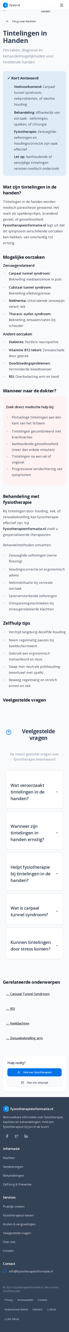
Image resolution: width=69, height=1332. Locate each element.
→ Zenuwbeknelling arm (24, 1038)
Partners (37, 1309)
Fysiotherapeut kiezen (18, 1215)
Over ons (9, 1242)
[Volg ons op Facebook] (7, 1136)
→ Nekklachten (17, 1023)
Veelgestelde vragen (17, 1233)
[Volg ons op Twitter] (17, 1136)
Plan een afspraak (37, 1082)
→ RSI (10, 1008)
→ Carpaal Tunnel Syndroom (28, 994)
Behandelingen (13, 1176)
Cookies (42, 1300)
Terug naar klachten (24, 21)
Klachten (9, 1158)
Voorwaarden (25, 1300)
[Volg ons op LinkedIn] (26, 1136)
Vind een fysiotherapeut (37, 1072)
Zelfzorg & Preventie (17, 1184)
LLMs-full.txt (11, 1319)
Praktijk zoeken (13, 1206)
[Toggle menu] (62, 5)
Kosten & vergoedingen (19, 1224)
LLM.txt (51, 1309)
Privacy (8, 1300)
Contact (8, 1251)
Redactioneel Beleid (16, 1309)
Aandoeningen (13, 1167)
